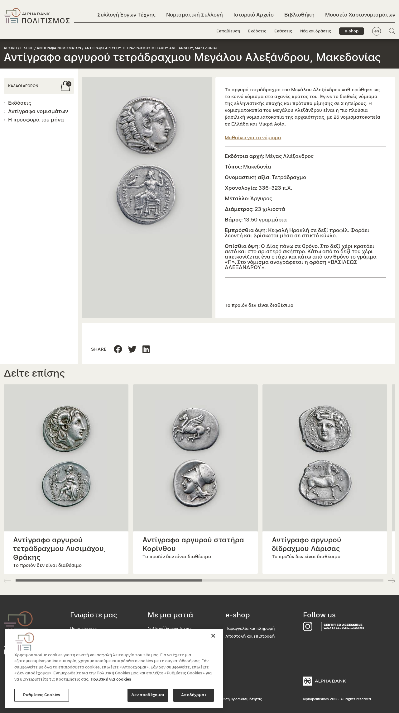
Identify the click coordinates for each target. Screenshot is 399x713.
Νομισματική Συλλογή (194, 14)
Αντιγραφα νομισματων (59, 48)
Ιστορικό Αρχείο (253, 14)
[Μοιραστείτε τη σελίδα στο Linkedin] (132, 349)
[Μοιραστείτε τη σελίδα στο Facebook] (118, 349)
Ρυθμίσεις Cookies (41, 695)
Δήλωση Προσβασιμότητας (239, 699)
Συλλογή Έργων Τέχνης (126, 14)
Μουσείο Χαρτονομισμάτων (360, 14)
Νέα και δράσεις (315, 31)
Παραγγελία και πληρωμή (250, 629)
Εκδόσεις (257, 31)
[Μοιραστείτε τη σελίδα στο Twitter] (146, 349)
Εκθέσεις (283, 31)
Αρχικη (10, 48)
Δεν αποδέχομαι (148, 695)
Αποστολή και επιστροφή (250, 637)
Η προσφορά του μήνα (36, 119)
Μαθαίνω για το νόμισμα (253, 137)
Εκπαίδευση (228, 31)
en (376, 31)
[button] (147, 161)
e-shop (351, 31)
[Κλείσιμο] (213, 636)
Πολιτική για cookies (111, 679)
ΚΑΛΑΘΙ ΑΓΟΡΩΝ (23, 86)
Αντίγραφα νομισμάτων (38, 111)
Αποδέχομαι (193, 695)
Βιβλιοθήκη (299, 14)
